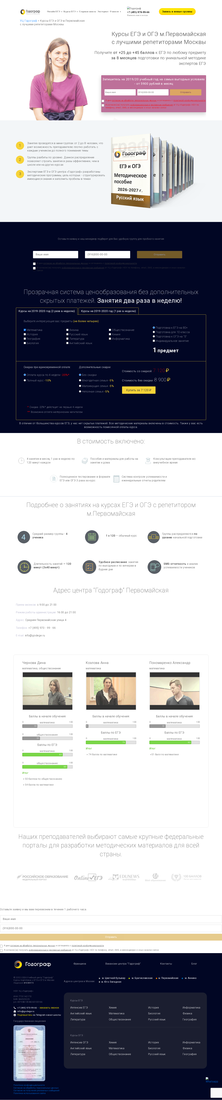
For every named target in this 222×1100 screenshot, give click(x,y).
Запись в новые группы (177, 11)
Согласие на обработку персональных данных (36, 1088)
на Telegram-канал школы (39, 1015)
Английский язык (81, 1013)
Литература (77, 1019)
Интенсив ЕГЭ (79, 1007)
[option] (47, 726)
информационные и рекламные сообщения (151, 105)
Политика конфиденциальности (29, 1085)
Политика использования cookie (29, 1093)
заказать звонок (49, 1007)
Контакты (166, 963)
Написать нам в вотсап (137, 15)
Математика (116, 1013)
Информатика (191, 1007)
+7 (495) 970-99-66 (138, 12)
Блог (194, 963)
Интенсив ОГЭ (79, 1042)
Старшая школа (87, 11)
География (189, 1019)
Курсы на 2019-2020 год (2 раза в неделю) (47, 311)
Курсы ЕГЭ (70, 11)
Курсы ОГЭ (76, 1035)
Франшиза (80, 963)
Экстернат (103, 11)
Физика (187, 1013)
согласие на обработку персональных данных (134, 100)
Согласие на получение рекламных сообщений (36, 1090)
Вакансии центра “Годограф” (123, 963)
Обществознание (120, 1019)
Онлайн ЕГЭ (53, 11)
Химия (113, 1007)
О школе (114, 11)
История (153, 1007)
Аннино (191, 978)
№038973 (28, 983)
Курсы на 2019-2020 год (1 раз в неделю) (108, 311)
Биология (154, 1013)
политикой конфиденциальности (189, 100)
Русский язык (157, 1019)
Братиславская (142, 978)
